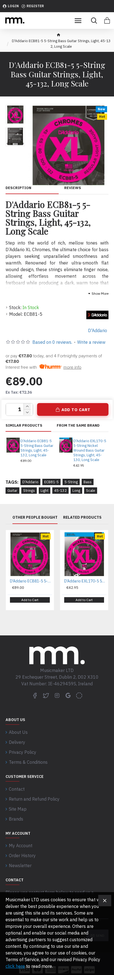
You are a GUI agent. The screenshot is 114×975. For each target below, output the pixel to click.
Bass (88, 482)
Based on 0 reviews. (52, 342)
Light (44, 490)
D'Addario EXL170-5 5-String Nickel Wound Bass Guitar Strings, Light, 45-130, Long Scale (89, 450)
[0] (107, 20)
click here (15, 966)
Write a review (91, 342)
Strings (29, 490)
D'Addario (30, 482)
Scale (90, 490)
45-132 (60, 490)
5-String (71, 482)
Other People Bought (35, 517)
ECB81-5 (51, 482)
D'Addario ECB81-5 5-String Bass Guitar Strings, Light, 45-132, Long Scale (36, 448)
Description (18, 188)
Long (76, 490)
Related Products (82, 517)
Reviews (72, 188)
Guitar (12, 490)
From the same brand (78, 425)
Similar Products (24, 425)
